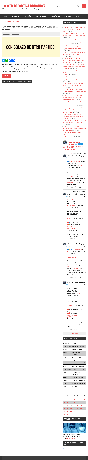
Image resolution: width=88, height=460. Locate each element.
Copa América (16, 16)
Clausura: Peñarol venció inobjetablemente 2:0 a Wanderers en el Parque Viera (74, 128)
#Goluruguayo (71, 257)
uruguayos (67, 16)
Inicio (5, 16)
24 (81, 409)
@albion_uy (70, 226)
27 (67, 412)
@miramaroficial (72, 315)
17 (81, 405)
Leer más (6, 76)
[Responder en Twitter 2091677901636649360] (68, 239)
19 (64, 409)
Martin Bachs (15, 34)
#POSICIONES (71, 205)
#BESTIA (70, 251)
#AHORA (70, 199)
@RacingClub (77, 268)
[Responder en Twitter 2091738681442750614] (68, 277)
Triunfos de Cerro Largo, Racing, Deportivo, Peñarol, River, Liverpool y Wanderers (74, 66)
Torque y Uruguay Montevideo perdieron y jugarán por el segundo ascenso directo (73, 110)
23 (78, 409)
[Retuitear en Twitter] (71, 153)
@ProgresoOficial (72, 182)
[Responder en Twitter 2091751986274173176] (68, 187)
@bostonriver (71, 228)
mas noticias (27, 81)
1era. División (6, 81)
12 (64, 405)
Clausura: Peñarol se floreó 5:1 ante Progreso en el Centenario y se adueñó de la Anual (73, 60)
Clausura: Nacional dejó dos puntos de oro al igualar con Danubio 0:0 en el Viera (74, 54)
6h (69, 158)
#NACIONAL (76, 161)
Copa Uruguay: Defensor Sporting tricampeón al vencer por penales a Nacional (74, 29)
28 (71, 412)
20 (67, 409)
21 (71, 409)
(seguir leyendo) (71, 438)
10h (69, 196)
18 (84, 405)
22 (74, 409)
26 (64, 412)
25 (84, 409)
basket (77, 16)
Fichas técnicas (55, 16)
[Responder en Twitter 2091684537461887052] (68, 330)
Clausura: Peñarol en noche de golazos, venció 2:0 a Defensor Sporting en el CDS (73, 97)
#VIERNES (70, 219)
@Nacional (73, 176)
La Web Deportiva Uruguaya (76, 156)
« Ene (64, 414)
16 (78, 405)
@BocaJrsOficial (72, 266)
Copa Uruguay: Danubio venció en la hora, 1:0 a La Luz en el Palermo (29, 28)
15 (74, 405)
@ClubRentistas (72, 317)
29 (74, 412)
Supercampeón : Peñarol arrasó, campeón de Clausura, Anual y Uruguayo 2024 (73, 42)
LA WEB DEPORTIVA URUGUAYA (23, 5)
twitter (6, 458)
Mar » (68, 414)
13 (67, 405)
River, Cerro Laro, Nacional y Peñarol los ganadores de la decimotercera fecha (72, 104)
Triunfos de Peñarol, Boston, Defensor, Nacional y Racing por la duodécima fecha (73, 135)
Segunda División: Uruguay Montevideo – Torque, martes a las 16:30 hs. (73, 73)
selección (27, 16)
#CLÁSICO (80, 165)
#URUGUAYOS (77, 249)
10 (81, 402)
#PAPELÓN (70, 169)
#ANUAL (78, 294)
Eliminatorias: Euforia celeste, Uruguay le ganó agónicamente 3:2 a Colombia (74, 116)
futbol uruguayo (40, 16)
